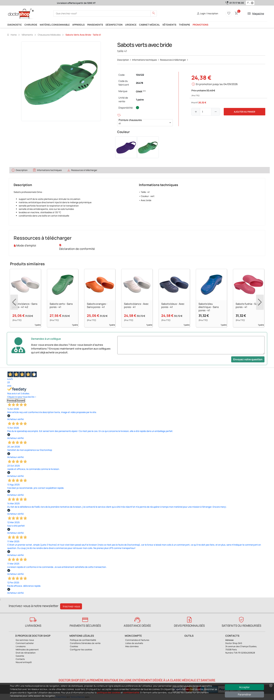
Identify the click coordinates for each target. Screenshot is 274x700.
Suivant (21, 400)
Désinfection (114, 24)
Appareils (78, 24)
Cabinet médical (149, 24)
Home (12, 34)
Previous (11, 400)
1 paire (140, 99)
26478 (139, 83)
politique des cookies (108, 692)
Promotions (200, 24)
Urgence (131, 24)
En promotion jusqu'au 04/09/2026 (217, 84)
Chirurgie (30, 24)
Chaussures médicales (49, 34)
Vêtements (169, 24)
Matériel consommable (55, 24)
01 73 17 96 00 (236, 2)
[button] (253, 3)
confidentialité (131, 692)
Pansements (95, 24)
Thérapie (184, 24)
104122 (140, 75)
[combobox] (248, 3)
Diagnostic (14, 24)
